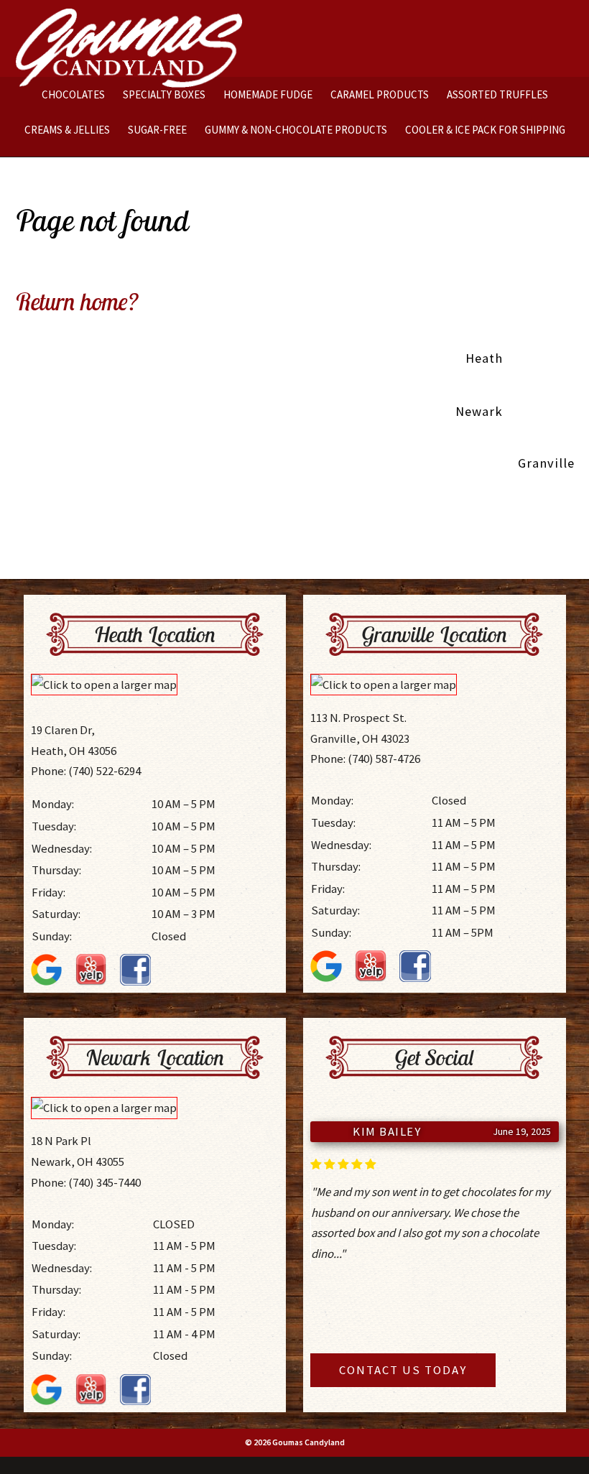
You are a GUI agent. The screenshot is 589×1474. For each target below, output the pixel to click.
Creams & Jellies (67, 129)
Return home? (76, 301)
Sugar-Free (157, 129)
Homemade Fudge (267, 94)
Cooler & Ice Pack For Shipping (485, 129)
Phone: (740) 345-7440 (86, 1182)
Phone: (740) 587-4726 (365, 758)
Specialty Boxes (164, 94)
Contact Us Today (403, 1370)
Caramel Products (379, 94)
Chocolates (73, 94)
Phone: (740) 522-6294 (86, 771)
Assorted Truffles (497, 94)
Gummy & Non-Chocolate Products (296, 129)
